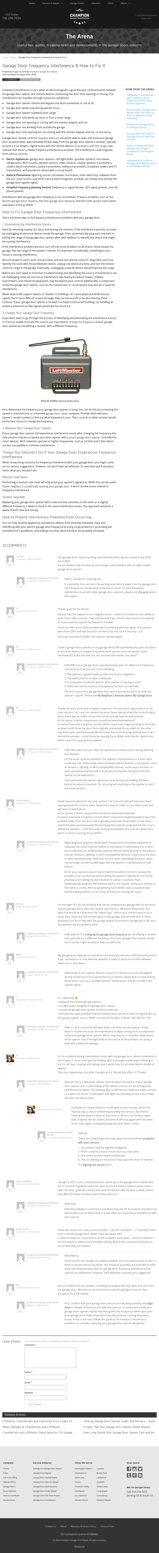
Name (29, 1372)
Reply (10, 565)
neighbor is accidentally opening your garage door (39, 486)
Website (29, 1392)
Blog (13, 57)
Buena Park (102, 1473)
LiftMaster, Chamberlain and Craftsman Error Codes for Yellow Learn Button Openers (140, 99)
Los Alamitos (81, 1495)
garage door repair (57, 413)
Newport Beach (104, 1500)
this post (143, 592)
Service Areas (9, 1500)
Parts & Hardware (11, 1495)
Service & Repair (50, 3)
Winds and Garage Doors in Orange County (140, 126)
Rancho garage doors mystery (20, 201)
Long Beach (102, 1491)
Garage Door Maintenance (45, 1486)
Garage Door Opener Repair (46, 1482)
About (124, 3)
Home (32, 3)
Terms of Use (107, 1527)
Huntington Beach (83, 1468)
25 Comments (11, 80)
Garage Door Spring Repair (45, 1477)
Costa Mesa (102, 1495)
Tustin (78, 1482)
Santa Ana (79, 1477)
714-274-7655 (139, 1491)
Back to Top (80, 1546)
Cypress (100, 1468)
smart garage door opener (84, 437)
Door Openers (9, 1491)
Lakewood (101, 1477)
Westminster (81, 1473)
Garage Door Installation (44, 1500)
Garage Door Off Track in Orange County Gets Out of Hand (141, 136)
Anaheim (101, 1482)
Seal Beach (80, 1491)
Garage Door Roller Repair (45, 1491)
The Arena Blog (10, 1477)
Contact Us (50, 1527)
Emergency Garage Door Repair (47, 1468)
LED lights (38, 229)
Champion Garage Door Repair (43, 71)
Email (28, 1382)
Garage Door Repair (42, 1473)
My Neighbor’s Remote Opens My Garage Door (125, 695)
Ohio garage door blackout (59, 201)
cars (56, 138)
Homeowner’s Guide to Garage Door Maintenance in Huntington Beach (142, 163)
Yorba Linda (102, 1486)
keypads (43, 138)
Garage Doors (77, 3)
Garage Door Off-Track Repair (46, 1495)
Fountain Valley (82, 1486)
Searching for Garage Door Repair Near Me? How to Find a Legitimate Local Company (141, 113)
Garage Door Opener (30, 80)
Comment (30, 1344)
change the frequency (82, 322)
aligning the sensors (94, 1164)
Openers (96, 3)
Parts (110, 3)
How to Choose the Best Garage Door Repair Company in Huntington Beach (140, 149)
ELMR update (93, 201)
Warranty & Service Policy (83, 1527)
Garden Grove (81, 1500)
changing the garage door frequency (106, 934)
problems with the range (92, 146)
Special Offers (9, 1482)
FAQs (5, 1473)
